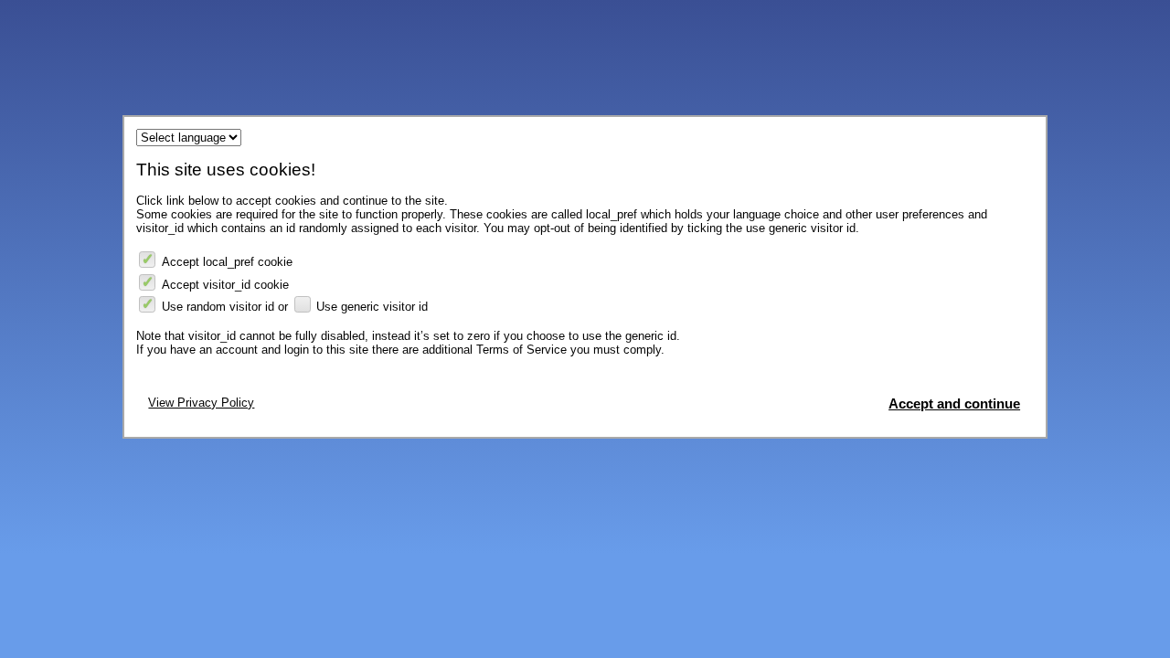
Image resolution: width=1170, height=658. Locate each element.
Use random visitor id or (225, 306)
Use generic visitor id (372, 306)
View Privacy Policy (201, 402)
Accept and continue (954, 404)
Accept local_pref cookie (227, 262)
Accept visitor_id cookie (225, 285)
